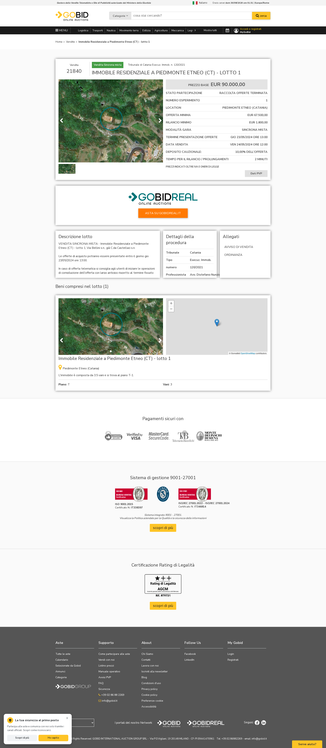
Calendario (61, 660)
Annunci (60, 671)
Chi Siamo (147, 654)
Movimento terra (128, 30)
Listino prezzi (106, 665)
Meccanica (177, 30)
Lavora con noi (150, 665)
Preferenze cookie (152, 701)
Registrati (233, 660)
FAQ (101, 683)
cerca (263, 16)
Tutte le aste (62, 654)
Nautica (111, 30)
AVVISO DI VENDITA (238, 247)
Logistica (83, 30)
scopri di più (163, 527)
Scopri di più (22, 738)
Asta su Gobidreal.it (163, 213)
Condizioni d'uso (151, 683)
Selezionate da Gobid (68, 665)
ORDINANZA (233, 255)
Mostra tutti (210, 30)
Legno (191, 30)
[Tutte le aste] (227, 30)
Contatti (145, 660)
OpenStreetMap (248, 353)
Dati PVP (256, 173)
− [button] (171, 309)
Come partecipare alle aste (114, 654)
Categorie (119, 16)
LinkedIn (189, 660)
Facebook (190, 654)
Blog (144, 677)
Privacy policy (149, 689)
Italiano (202, 3)
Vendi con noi (106, 660)
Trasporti (97, 30)
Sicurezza (104, 689)
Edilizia (146, 30)
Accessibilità (148, 706)
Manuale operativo (109, 671)
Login (231, 654)
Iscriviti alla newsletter (154, 671)
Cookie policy (149, 695)
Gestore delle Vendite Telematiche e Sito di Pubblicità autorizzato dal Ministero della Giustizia (104, 2)
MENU (63, 30)
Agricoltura (161, 30)
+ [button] (171, 303)
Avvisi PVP (104, 677)
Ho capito (53, 738)
